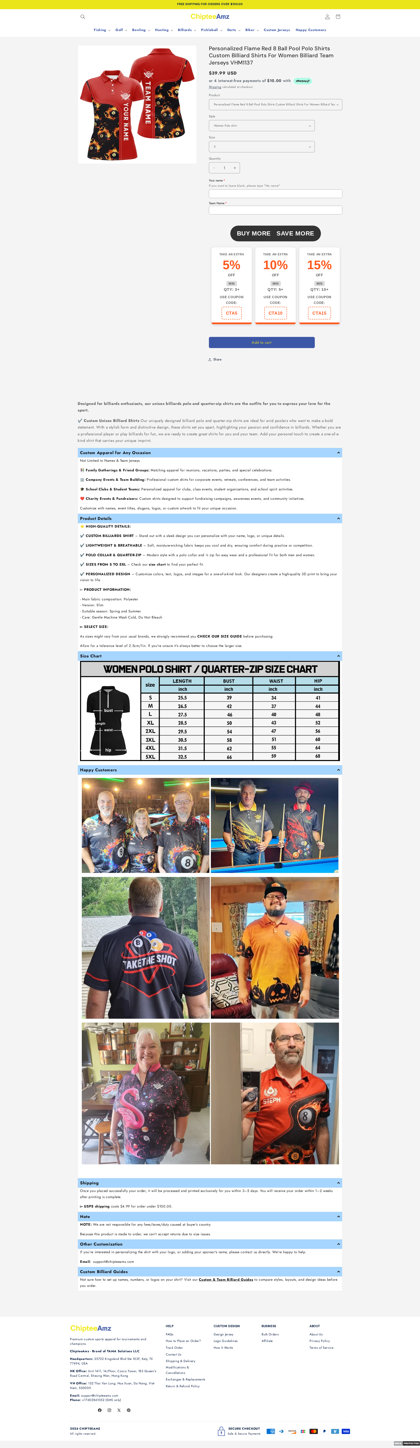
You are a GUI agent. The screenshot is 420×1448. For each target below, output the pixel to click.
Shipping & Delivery (180, 1361)
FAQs (169, 1334)
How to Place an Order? (183, 1341)
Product (214, 95)
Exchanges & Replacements (185, 1379)
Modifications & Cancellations (177, 1370)
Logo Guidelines (226, 1341)
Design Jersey (223, 1334)
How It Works (223, 1347)
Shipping (215, 87)
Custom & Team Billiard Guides (226, 1279)
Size (212, 137)
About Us (316, 1334)
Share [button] (217, 359)
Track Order (174, 1347)
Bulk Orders (270, 1334)
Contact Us (174, 1354)
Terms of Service (322, 1347)
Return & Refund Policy (183, 1386)
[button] (83, 16)
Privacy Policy (320, 1341)
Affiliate (267, 1341)
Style (212, 116)
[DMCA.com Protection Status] (407, 1445)
